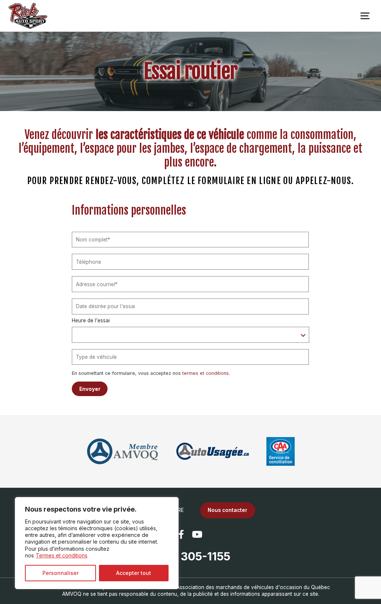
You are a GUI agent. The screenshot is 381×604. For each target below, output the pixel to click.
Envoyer (89, 389)
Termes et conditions (61, 555)
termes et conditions (205, 373)
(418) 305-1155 (190, 556)
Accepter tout (133, 573)
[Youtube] (197, 534)
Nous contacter (227, 510)
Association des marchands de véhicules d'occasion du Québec (253, 587)
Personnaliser (60, 573)
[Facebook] (181, 534)
